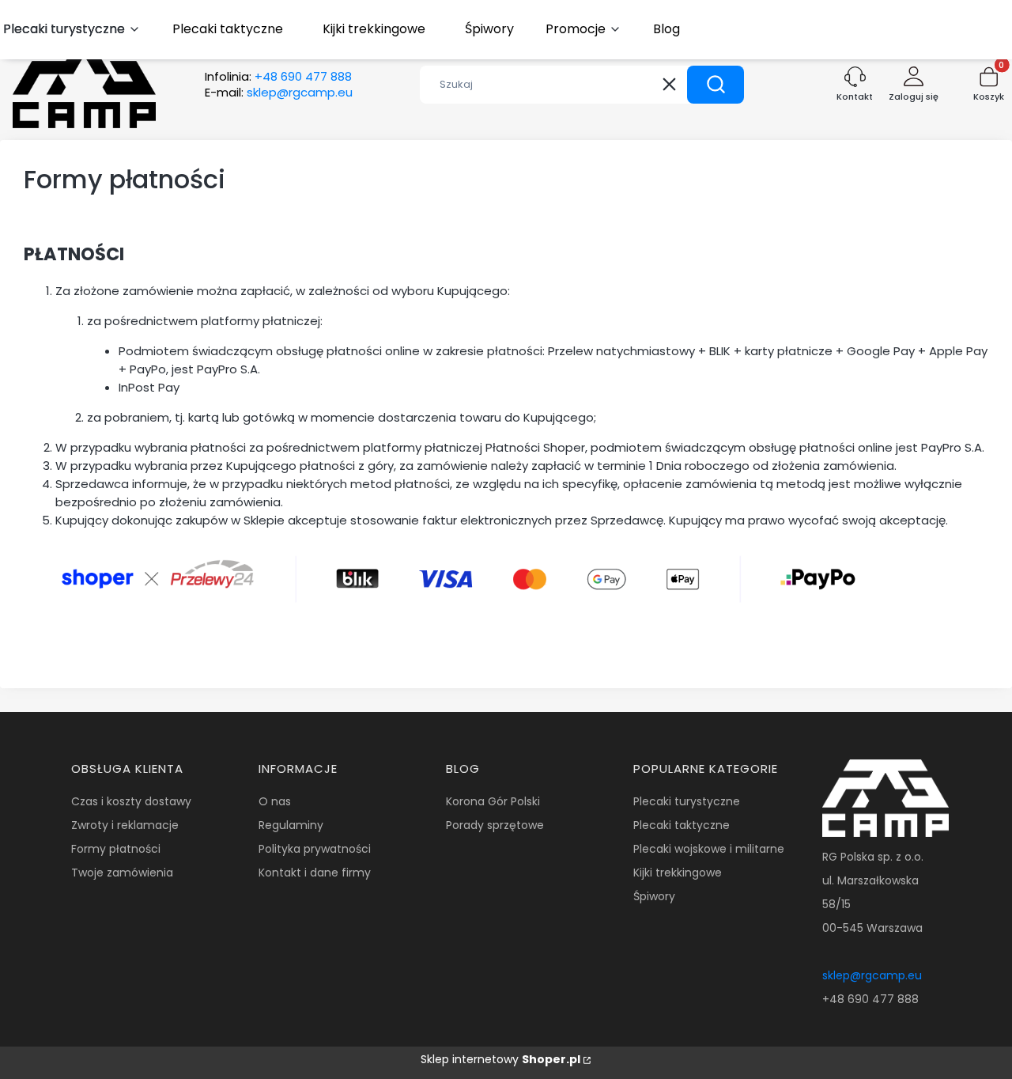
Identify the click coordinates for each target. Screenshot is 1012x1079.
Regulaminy (291, 825)
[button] (715, 85)
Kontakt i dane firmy (315, 872)
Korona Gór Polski (493, 801)
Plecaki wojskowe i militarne (708, 849)
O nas (275, 801)
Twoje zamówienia (122, 872)
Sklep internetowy (500, 1059)
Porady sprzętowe (495, 825)
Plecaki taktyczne (681, 825)
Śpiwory (654, 896)
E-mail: (279, 92)
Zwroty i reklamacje (125, 825)
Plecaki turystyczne (686, 801)
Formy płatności (115, 849)
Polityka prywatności (315, 849)
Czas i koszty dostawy (131, 801)
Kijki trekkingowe (677, 872)
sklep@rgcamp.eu (872, 975)
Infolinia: (278, 77)
